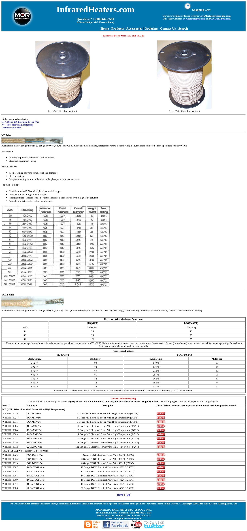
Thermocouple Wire (11, 127)
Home (120, 494)
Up (128, 494)
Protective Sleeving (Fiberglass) (17, 124)
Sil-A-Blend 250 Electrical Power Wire (20, 121)
